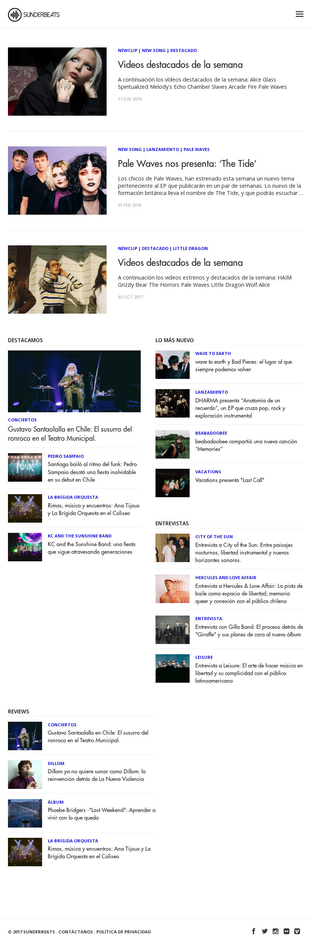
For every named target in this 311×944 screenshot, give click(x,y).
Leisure (204, 657)
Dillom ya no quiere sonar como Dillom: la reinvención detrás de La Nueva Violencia (97, 775)
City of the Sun (214, 536)
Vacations (208, 471)
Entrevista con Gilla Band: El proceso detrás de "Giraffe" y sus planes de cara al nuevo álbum (249, 631)
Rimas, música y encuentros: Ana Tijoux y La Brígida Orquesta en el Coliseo (94, 509)
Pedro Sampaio (66, 456)
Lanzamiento (162, 149)
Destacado (183, 50)
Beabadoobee (211, 433)
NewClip (127, 50)
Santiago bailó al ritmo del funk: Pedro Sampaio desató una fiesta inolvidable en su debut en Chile (92, 472)
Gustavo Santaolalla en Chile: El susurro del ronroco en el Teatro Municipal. (70, 434)
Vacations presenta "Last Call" (229, 480)
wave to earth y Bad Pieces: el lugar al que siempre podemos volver (243, 365)
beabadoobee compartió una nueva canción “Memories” (246, 445)
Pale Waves (197, 149)
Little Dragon (190, 248)
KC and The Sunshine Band (80, 536)
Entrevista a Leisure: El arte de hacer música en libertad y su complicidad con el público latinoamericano (249, 673)
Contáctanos (75, 932)
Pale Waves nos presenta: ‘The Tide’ (187, 163)
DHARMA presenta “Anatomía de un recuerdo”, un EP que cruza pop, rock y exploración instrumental (240, 408)
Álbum (56, 802)
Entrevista (208, 618)
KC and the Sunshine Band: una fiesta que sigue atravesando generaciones (91, 548)
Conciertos (22, 420)
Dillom (56, 763)
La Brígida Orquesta (73, 497)
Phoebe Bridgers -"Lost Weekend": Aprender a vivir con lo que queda (102, 814)
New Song (154, 50)
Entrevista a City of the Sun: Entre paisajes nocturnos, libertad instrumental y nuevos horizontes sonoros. (244, 552)
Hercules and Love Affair (225, 577)
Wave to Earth (213, 353)
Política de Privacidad (123, 932)
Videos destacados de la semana (180, 64)
